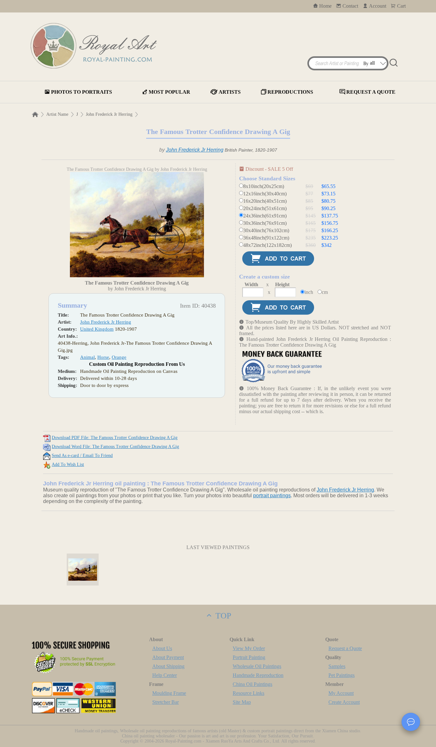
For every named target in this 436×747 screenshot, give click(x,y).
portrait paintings (272, 495)
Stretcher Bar (165, 702)
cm (325, 292)
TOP (222, 615)
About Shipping (168, 666)
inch (308, 292)
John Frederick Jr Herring (109, 114)
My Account (341, 693)
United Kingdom (97, 329)
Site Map (242, 702)
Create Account (344, 702)
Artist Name (57, 114)
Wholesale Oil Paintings (257, 666)
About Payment (168, 657)
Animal (87, 357)
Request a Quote (345, 648)
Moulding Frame (169, 693)
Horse (103, 357)
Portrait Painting (249, 657)
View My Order (249, 648)
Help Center (164, 675)
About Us (162, 648)
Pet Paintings (341, 675)
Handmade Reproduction (258, 675)
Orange (119, 357)
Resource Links (248, 693)
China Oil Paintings (252, 684)
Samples (336, 666)
